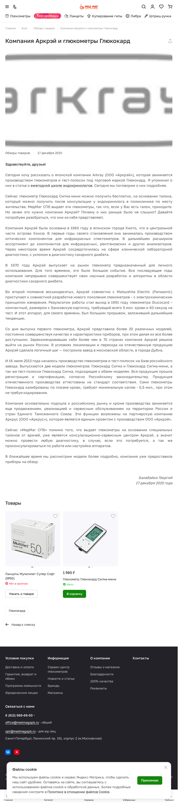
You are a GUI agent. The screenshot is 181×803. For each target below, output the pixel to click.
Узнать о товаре (21, 593)
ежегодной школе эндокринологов (61, 185)
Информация (58, 658)
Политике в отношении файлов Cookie (78, 792)
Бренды (53, 685)
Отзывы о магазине (105, 667)
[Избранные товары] (161, 6)
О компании (100, 658)
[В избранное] (54, 516)
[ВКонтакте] (8, 752)
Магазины (55, 693)
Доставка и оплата (19, 667)
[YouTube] (16, 752)
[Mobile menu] (7, 6)
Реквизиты (98, 688)
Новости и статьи (61, 678)
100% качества (101, 681)
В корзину (73, 593)
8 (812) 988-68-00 (19, 715)
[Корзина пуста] (170, 6)
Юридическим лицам (21, 693)
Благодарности (101, 674)
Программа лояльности (23, 685)
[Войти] (152, 6)
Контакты (141, 658)
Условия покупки (19, 658)
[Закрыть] (165, 767)
